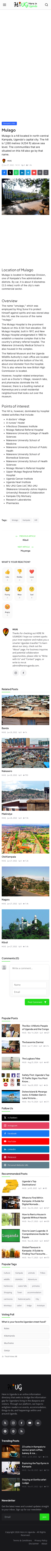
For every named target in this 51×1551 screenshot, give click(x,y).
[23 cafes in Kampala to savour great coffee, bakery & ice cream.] (11, 1451)
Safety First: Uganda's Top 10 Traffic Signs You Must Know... (35, 1078)
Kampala (26, 520)
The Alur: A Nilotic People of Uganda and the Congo (35, 1027)
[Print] (39, 172)
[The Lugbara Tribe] (11, 1063)
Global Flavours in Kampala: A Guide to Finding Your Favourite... (34, 1250)
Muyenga (25, 550)
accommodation (34, 1292)
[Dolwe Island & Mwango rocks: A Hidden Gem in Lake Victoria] (11, 1096)
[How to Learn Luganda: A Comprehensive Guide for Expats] (11, 1235)
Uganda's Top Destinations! (29, 1183)
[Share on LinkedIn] (22, 172)
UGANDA (19, 1279)
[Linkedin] (38, 1422)
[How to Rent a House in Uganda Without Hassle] (11, 1219)
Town (19, 1292)
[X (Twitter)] (5, 1422)
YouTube (12, 1141)
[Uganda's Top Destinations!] (11, 1186)
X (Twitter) (12, 1117)
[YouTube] (29, 1422)
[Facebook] (23, 673)
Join (44, 1516)
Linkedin (12, 1149)
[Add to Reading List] (45, 172)
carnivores (8, 1299)
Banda (5, 728)
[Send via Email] (34, 172)
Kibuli (25, 539)
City (37, 1299)
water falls (22, 1286)
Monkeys (8, 1305)
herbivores (8, 1286)
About (44, 1543)
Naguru (5, 899)
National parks (24, 1299)
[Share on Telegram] (28, 172)
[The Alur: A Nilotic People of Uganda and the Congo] (11, 1030)
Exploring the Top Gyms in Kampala (35, 1465)
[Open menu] (4, 4)
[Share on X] (10, 172)
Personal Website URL (18, 1165)
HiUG (15, 629)
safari (19, 1305)
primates (36, 1286)
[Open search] (46, 4)
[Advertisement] (25, 30)
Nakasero (7, 770)
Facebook (12, 1133)
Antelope (41, 1305)
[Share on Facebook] (4, 172)
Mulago (15, 520)
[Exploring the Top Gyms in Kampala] (11, 1468)
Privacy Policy (41, 1540)
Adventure (32, 1279)
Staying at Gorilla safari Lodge (34, 1481)
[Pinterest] (5, 1431)
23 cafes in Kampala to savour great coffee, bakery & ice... (33, 1449)
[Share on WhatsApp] (16, 172)
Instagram (12, 1125)
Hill (35, 520)
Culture (7, 1273)
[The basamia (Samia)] (11, 1047)
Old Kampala (9, 856)
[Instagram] (15, 673)
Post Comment (35, 1002)
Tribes (42, 1273)
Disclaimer (34, 1543)
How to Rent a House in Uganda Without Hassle (34, 1216)
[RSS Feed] (21, 1431)
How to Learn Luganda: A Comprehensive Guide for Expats (35, 1234)
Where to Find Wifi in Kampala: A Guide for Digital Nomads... (33, 1200)
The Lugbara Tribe (31, 1058)
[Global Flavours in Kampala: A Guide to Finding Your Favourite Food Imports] (11, 1252)
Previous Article (27, 536)
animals (31, 1273)
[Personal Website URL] (13, 1431)
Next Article (24, 547)
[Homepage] (25, 4)
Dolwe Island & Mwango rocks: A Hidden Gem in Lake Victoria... (34, 1094)
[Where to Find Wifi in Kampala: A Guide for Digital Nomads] (11, 1202)
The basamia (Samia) (32, 1042)
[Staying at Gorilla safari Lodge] (11, 1484)
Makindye (7, 813)
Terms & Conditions (22, 1540)
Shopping (8, 1292)
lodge (29, 1305)
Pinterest (12, 1157)
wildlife (7, 1279)
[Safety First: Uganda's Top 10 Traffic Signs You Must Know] (11, 1079)
